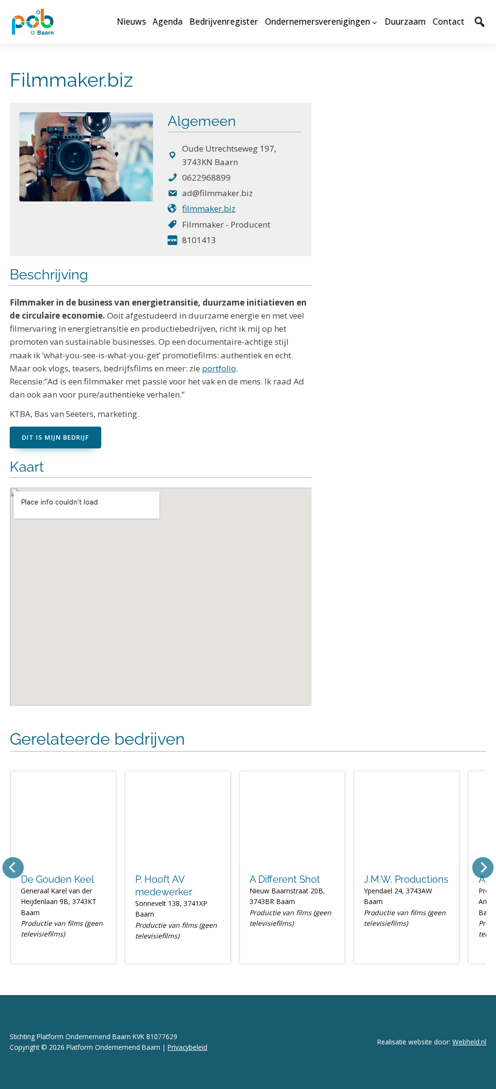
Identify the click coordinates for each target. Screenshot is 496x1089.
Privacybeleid (187, 1047)
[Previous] (13, 867)
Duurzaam (405, 21)
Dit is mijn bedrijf (55, 437)
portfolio (219, 368)
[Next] (483, 867)
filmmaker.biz (208, 208)
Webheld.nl (469, 1041)
